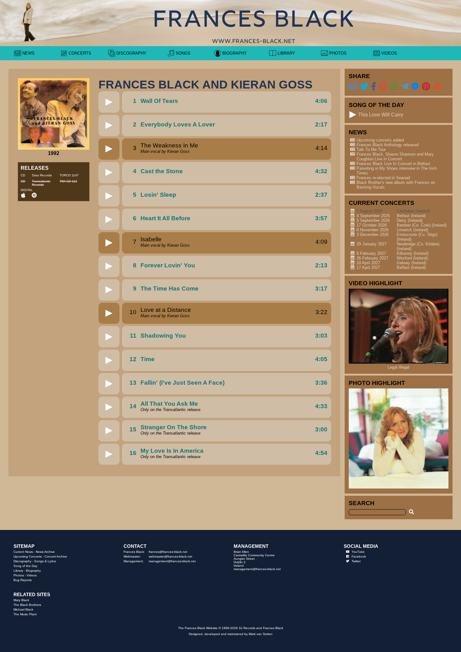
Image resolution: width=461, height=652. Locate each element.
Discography (22, 561)
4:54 (321, 453)
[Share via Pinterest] (426, 86)
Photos (18, 575)
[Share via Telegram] (404, 86)
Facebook (359, 556)
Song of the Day (25, 566)
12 (133, 359)
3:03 (321, 335)
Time (147, 359)
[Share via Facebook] (373, 86)
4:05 (321, 359)
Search (361, 503)
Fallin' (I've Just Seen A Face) (182, 382)
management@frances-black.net (172, 561)
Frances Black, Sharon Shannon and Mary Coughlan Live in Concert (395, 156)
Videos (32, 575)
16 (133, 453)
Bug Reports (22, 580)
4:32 (321, 171)
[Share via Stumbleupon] (437, 86)
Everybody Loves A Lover (177, 124)
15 (133, 429)
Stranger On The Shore (173, 427)
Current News (23, 551)
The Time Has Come (169, 288)
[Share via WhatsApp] (394, 86)
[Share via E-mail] (353, 86)
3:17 (321, 288)
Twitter (356, 561)
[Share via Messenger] (415, 86)
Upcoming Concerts (27, 556)
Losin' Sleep (158, 194)
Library (18, 570)
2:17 (321, 124)
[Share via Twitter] (364, 86)
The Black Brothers (27, 605)
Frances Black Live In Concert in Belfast (393, 163)
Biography (33, 570)
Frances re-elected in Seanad (383, 177)
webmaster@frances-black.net (170, 556)
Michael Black (23, 609)
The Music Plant (25, 614)
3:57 (321, 218)
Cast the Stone (161, 171)
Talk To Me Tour (371, 149)
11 (133, 335)
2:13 (321, 265)
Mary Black (21, 600)
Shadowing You (163, 335)
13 (133, 382)
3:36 (321, 382)
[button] (109, 102)
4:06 (321, 101)
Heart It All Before (165, 218)
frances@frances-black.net (168, 551)
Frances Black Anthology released (388, 144)
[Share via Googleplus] (383, 86)
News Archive (45, 551)
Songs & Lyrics (45, 561)
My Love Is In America (172, 450)
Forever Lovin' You (167, 265)
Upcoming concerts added (380, 140)
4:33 (321, 406)
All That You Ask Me (169, 403)
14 (133, 406)
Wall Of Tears (159, 101)
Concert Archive (56, 556)
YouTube (358, 551)
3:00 (321, 429)
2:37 (321, 194)
